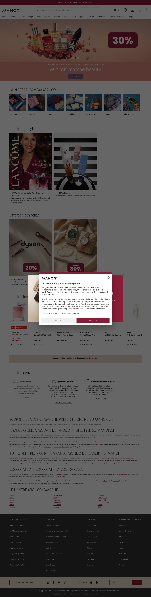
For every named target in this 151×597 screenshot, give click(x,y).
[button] (122, 275)
